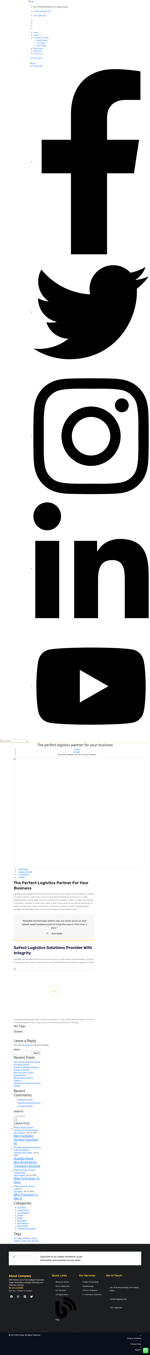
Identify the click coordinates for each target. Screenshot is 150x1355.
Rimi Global (23, 869)
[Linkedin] (25, 1296)
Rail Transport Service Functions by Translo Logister (28, 1102)
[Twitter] (31, 1296)
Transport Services (41, 37)
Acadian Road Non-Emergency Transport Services (27, 1162)
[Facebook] (11, 1296)
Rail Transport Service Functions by (26, 1139)
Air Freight (41, 43)
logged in (28, 1045)
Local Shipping (23, 1212)
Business (27, 1238)
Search (17, 1049)
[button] (54, 990)
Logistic (77, 752)
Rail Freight (22, 1220)
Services (35, 1241)
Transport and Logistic (23, 1152)
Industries (37, 51)
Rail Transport (19, 1132)
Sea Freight (41, 45)
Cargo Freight (19, 1175)
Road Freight (42, 40)
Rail (29, 1241)
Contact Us (37, 53)
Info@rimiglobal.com (42, 11)
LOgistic (17, 1241)
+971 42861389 (39, 15)
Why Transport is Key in (26, 1196)
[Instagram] (18, 1296)
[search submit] (27, 741)
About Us (37, 35)
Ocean (20, 1218)
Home (35, 32)
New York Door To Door (27, 1180)
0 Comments (24, 874)
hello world (22, 1099)
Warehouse (38, 48)
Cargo (34, 1238)
